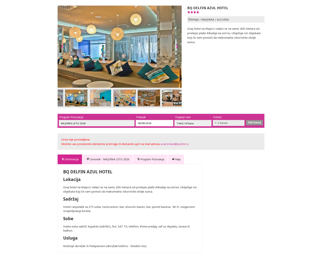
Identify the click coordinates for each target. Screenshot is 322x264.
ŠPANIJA (193, 19)
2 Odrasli (223, 123)
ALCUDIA (223, 19)
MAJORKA (207, 19)
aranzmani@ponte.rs (174, 144)
